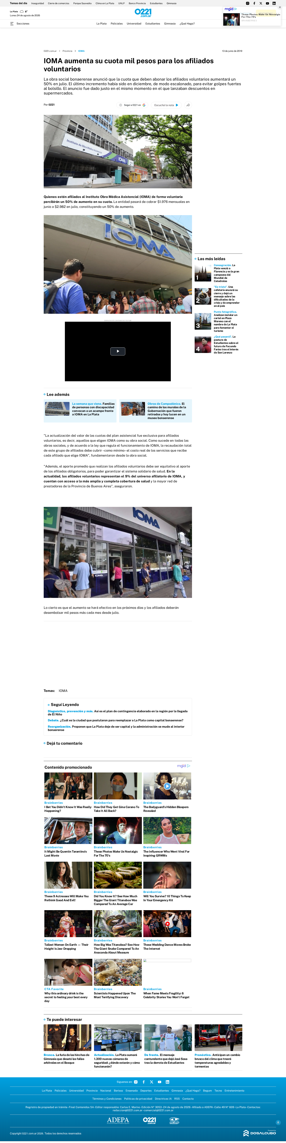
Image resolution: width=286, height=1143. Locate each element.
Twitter (152, 1082)
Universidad (134, 23)
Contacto (188, 1098)
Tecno (218, 1090)
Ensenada (132, 1090)
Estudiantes (156, 3)
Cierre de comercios (58, 3)
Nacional (105, 1090)
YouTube (160, 1082)
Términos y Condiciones (106, 1098)
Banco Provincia (137, 3)
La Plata (101, 23)
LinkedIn (167, 1082)
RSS (177, 1098)
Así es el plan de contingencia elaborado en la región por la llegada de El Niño (118, 712)
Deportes (146, 1090)
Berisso (118, 1090)
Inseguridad (37, 3)
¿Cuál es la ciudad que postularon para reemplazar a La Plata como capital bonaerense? (115, 720)
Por (49, 104)
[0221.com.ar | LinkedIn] (274, 3)
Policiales (117, 23)
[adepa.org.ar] (118, 1120)
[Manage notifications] (278, 1122)
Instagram (136, 1082)
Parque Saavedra (82, 3)
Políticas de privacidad (138, 1098)
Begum (207, 1090)
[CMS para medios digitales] (259, 1133)
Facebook (144, 1082)
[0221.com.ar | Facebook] (254, 3)
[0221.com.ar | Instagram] (248, 3)
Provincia (67, 51)
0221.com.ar (50, 51)
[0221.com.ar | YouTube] (267, 3)
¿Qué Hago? (187, 23)
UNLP (121, 3)
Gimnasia (171, 3)
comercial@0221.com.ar (158, 1110)
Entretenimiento (234, 1090)
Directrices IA (163, 1098)
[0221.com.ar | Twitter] (261, 3)
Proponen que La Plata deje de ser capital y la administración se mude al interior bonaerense (116, 728)
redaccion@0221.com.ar (127, 1110)
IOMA (63, 691)
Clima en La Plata (105, 3)
